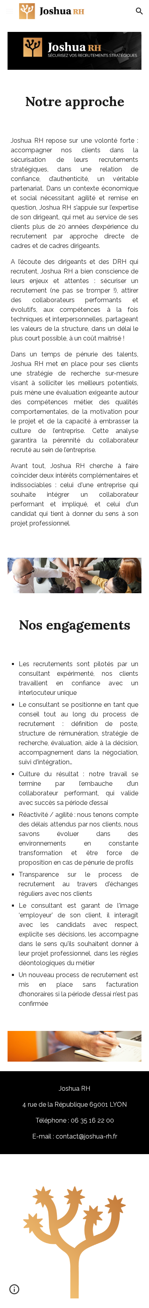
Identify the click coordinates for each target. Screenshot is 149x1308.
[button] (9, 11)
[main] (75, 101)
